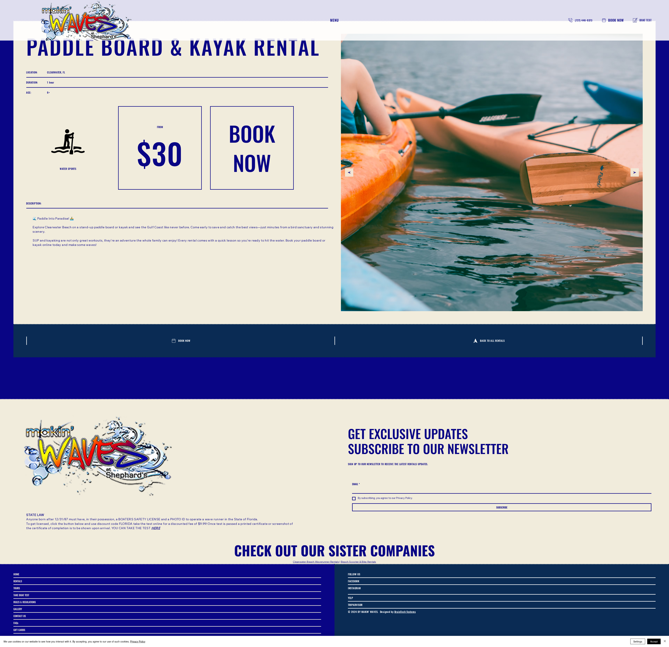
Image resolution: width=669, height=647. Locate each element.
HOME (16, 574)
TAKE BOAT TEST (21, 595)
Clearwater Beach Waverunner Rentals (316, 562)
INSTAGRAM (354, 588)
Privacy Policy (137, 641)
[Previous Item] (349, 172)
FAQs (15, 623)
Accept (654, 641)
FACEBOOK (353, 581)
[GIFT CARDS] (316, 630)
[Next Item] (634, 172)
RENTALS (17, 581)
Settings (637, 641)
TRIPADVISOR (355, 605)
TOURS (16, 588)
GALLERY (17, 609)
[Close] (665, 641)
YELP (350, 598)
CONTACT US (19, 616)
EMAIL (356, 484)
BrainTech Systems (405, 612)
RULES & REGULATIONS (24, 602)
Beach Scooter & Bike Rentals (358, 562)
